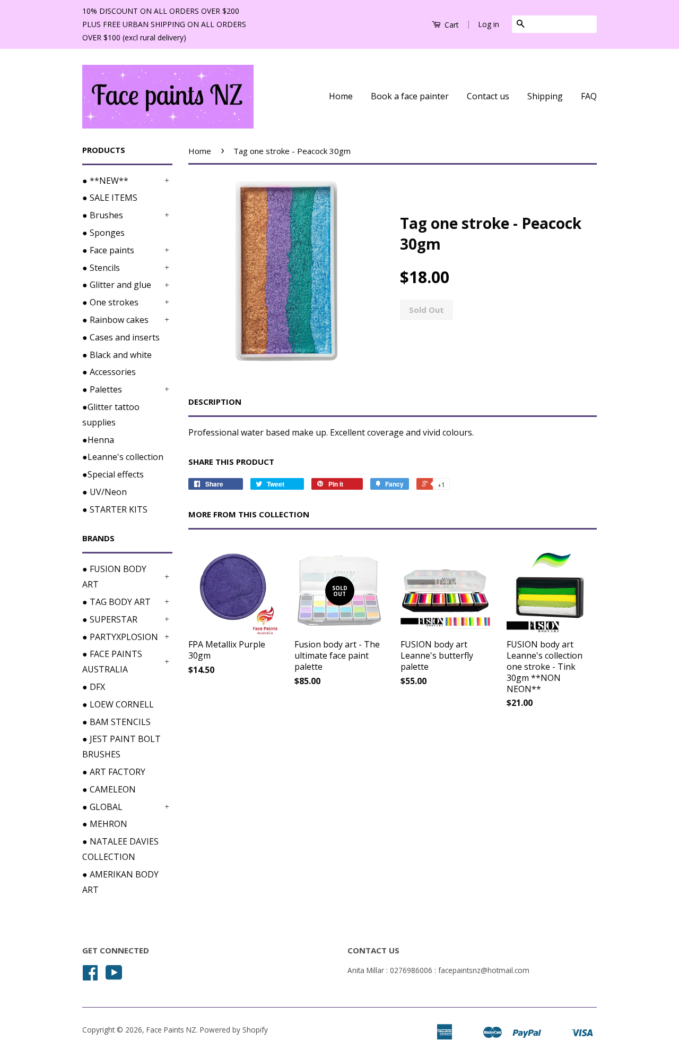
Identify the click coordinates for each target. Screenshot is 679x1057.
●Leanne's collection (122, 457)
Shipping (545, 96)
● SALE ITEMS (109, 197)
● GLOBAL (102, 807)
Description (214, 401)
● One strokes (110, 302)
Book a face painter (410, 96)
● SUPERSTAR (109, 619)
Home (341, 96)
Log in (488, 24)
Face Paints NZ (171, 1030)
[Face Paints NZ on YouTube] (114, 976)
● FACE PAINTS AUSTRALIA (112, 661)
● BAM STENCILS (116, 722)
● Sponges (103, 232)
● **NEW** (105, 180)
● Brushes (102, 215)
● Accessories (109, 372)
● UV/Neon (104, 492)
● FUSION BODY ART (114, 576)
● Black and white (117, 355)
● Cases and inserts (121, 337)
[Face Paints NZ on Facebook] (90, 976)
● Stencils (101, 268)
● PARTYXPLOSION (120, 637)
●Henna (98, 440)
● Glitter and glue (116, 285)
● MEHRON (104, 824)
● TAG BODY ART (116, 602)
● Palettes (102, 389)
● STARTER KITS (114, 509)
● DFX (93, 687)
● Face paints (108, 250)
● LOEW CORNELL (118, 704)
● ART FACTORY (113, 772)
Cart (450, 25)
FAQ (589, 96)
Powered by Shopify (234, 1030)
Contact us (488, 96)
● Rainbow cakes (115, 320)
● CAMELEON (109, 789)
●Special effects (113, 474)
